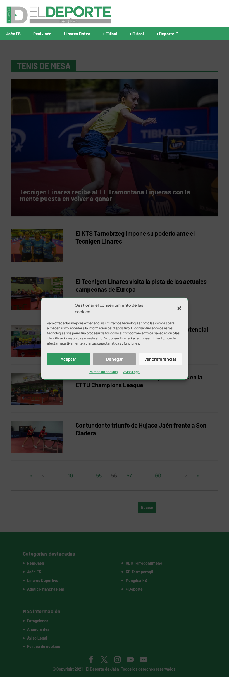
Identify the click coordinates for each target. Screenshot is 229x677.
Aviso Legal (131, 371)
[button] (179, 308)
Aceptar (68, 359)
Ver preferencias (160, 359)
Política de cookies (103, 371)
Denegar (114, 359)
